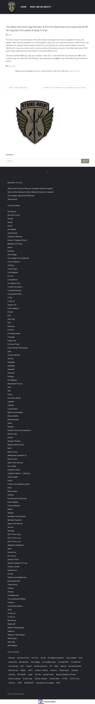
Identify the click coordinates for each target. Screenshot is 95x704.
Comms (11, 276)
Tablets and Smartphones (17, 577)
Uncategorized (13, 595)
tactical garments (14, 581)
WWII (58, 683)
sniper (30, 674)
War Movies (12, 620)
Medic (10, 423)
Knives (10, 394)
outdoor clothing (41, 670)
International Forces (15, 384)
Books (10, 247)
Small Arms (12, 552)
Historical (11, 373)
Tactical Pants (54, 679)
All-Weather (12, 229)
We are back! (12, 199)
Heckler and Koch (40, 666)
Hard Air (11, 359)
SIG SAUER (21, 674)
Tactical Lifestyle (41, 679)
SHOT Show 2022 (14, 541)
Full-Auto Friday (13, 344)
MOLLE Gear (12, 434)
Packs (10, 488)
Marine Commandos (15, 412)
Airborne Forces (14, 215)
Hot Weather (12, 380)
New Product (12, 459)
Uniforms (11, 602)
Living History (13, 409)
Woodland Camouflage (45, 683)
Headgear (11, 362)
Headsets (11, 369)
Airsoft (10, 222)
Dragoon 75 (12, 305)
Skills (9, 549)
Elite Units (11, 319)
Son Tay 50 (12, 556)
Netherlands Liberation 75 (17, 455)
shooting (11, 674)
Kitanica (63, 666)
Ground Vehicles (14, 355)
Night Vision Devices (15, 463)
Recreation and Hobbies (17, 516)
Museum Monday (14, 441)
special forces (48, 674)
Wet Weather (12, 645)
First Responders (14, 333)
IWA (9, 391)
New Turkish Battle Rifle (17, 88)
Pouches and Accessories (17, 498)
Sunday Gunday (13, 567)
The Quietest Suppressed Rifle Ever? (21, 196)
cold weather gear (49, 662)
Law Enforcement (14, 398)
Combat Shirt (76, 662)
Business (11, 251)
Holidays (11, 376)
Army (81, 658)
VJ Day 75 (11, 617)
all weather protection (56, 658)
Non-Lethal (12, 466)
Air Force (35, 658)
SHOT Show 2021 (14, 538)
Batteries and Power (15, 244)
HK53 (56, 666)
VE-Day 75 (11, 613)
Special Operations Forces (17, 563)
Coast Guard (12, 269)
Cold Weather (13, 272)
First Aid (11, 330)
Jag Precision (75, 71)
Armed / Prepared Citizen (17, 240)
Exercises (11, 326)
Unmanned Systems (15, 606)
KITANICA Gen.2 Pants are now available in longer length (65, 88)
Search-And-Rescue (15, 524)
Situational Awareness (16, 545)
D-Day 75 (11, 301)
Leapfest (11, 402)
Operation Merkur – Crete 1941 (19, 473)
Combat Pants (63, 662)
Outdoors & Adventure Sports (19, 484)
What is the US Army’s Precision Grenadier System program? (30, 188)
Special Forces (13, 559)
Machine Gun (13, 670)
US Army (11, 683)
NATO (10, 448)
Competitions (13, 280)
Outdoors (53, 670)
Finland (29, 666)
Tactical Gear (27, 679)
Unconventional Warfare (16, 599)
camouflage (35, 662)
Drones (10, 312)
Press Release (13, 502)
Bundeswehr (23, 662)
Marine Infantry (13, 416)
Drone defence (13, 308)
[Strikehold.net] (11, 7)
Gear (9, 351)
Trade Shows (12, 585)
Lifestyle (11, 405)
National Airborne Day (16, 445)
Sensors (11, 527)
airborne (11, 658)
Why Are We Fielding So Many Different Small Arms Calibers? (31, 192)
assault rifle (12, 662)
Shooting (11, 531)
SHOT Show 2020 (14, 534)
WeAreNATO (29, 683)
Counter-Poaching (14, 290)
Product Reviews (14, 506)
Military (23, 670)
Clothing (11, 265)
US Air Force (74, 679)
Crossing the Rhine (15, 294)
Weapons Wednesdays (16, 635)
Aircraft (10, 219)
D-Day (10, 298)
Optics (10, 480)
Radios (10, 509)
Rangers (11, 513)
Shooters (74, 670)
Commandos (13, 666)
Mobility (11, 427)
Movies (10, 437)
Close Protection (14, 262)
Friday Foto (12, 341)
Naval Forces (12, 452)
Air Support (12, 211)
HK (51, 666)
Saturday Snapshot (14, 520)
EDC (9, 315)
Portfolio (11, 495)
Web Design (12, 638)
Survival (10, 574)
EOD (9, 323)
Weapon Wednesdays (16, 628)
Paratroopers (64, 670)
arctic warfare (71, 658)
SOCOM (38, 674)
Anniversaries (12, 233)
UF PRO (65, 679)
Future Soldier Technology (18, 348)
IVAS (9, 387)
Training (10, 588)
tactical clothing (14, 679)
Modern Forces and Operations (19, 430)
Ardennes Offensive (15, 237)
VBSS (10, 610)
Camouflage (12, 254)
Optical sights (13, 477)
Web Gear (11, 642)
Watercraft (11, 624)
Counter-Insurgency (15, 287)
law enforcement (74, 666)
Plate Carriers (12, 491)
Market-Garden (13, 420)
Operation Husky (14, 470)
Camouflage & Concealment (18, 258)
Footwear (11, 337)
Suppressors (12, 570)
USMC (19, 683)
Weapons (11, 631)
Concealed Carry (14, 283)
